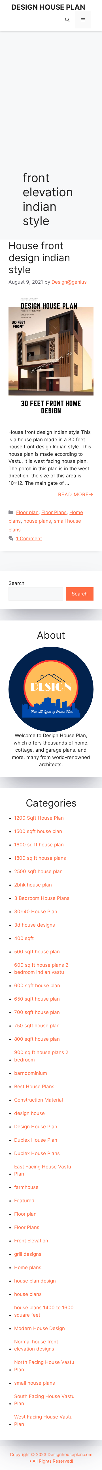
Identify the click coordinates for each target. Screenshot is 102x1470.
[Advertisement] (51, 89)
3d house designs (34, 925)
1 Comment (29, 538)
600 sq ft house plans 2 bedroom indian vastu (41, 968)
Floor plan (27, 512)
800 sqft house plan (37, 1039)
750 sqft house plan (37, 1025)
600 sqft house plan (37, 985)
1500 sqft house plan (38, 831)
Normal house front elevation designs (36, 1345)
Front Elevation (31, 1241)
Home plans (27, 1267)
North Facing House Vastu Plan (44, 1365)
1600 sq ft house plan (39, 845)
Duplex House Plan (35, 1140)
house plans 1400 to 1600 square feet (44, 1311)
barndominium (30, 1073)
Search (16, 583)
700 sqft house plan (37, 1012)
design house (29, 1113)
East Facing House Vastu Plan (42, 1170)
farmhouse (26, 1187)
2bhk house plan (33, 885)
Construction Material (38, 1100)
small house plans (34, 1383)
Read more (73, 494)
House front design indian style (39, 257)
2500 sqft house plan (38, 871)
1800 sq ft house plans (40, 858)
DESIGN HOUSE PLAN (48, 7)
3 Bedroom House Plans (41, 898)
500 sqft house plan (37, 951)
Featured (24, 1200)
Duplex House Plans (37, 1153)
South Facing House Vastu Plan (44, 1400)
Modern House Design (39, 1328)
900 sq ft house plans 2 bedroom (41, 1056)
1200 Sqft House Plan (39, 818)
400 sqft (24, 938)
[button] (67, 19)
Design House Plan (35, 1126)
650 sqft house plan (37, 999)
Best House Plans (34, 1086)
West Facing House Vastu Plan (43, 1420)
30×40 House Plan (35, 911)
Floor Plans (54, 512)
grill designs (27, 1254)
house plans (37, 521)
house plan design (35, 1281)
